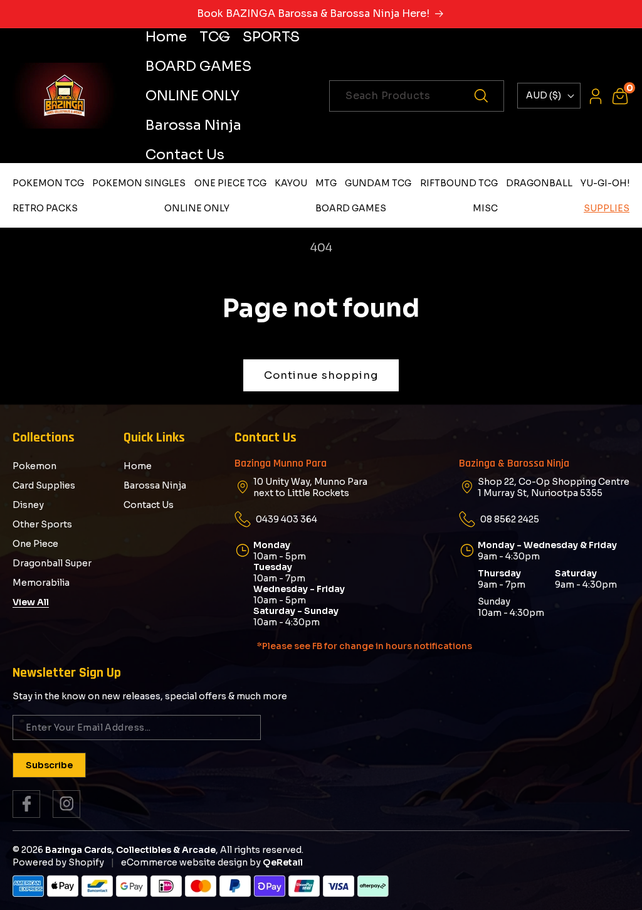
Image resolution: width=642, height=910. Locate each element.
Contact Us (149, 505)
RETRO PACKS (45, 208)
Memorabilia (41, 582)
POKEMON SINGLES (139, 183)
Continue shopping (321, 375)
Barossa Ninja (155, 485)
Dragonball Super (52, 563)
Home (138, 466)
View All (31, 602)
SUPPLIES (606, 208)
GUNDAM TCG (378, 183)
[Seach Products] (488, 96)
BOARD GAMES (350, 208)
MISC (485, 208)
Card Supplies (44, 485)
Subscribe (49, 765)
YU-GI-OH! (605, 183)
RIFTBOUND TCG (459, 183)
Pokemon (34, 466)
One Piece (35, 543)
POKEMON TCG (48, 183)
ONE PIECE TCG (230, 183)
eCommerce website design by (191, 862)
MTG (326, 183)
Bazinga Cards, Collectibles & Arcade (130, 849)
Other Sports (42, 524)
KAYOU (291, 183)
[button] (214, 36)
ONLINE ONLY (196, 208)
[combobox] (416, 96)
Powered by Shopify (58, 862)
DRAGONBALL (539, 183)
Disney (28, 505)
